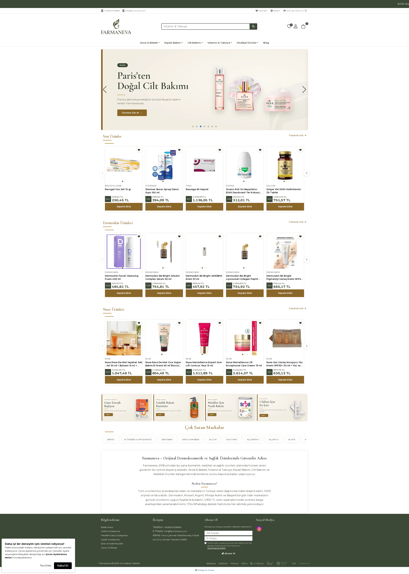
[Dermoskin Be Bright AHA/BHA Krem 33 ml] (204, 251)
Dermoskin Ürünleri (118, 223)
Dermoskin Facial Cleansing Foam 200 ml (122, 277)
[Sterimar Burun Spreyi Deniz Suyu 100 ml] (164, 165)
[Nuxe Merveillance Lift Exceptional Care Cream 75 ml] (245, 338)
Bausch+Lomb (113, 186)
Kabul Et (62, 565)
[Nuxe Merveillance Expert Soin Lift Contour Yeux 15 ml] (204, 338)
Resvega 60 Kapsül (197, 189)
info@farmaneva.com (135, 10)
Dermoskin (111, 272)
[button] (303, 26)
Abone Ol (229, 553)
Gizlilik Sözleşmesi (110, 531)
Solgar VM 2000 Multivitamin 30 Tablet (283, 191)
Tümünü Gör (296, 135)
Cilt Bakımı (194, 42)
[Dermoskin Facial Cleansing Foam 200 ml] (124, 251)
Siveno (230, 186)
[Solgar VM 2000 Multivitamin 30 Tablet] (285, 165)
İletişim (277, 10)
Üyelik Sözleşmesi (110, 539)
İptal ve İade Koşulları (112, 543)
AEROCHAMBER (190, 439)
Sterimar (151, 186)
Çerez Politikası (109, 547)
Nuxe (108, 359)
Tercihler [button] (46, 565)
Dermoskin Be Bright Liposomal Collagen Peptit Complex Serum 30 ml (242, 277)
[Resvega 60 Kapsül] (204, 165)
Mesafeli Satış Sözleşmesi (114, 535)
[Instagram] (306, 10)
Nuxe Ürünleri (113, 309)
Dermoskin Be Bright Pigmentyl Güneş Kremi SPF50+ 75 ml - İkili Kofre (285, 277)
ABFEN (110, 439)
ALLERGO (274, 439)
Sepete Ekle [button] (124, 206)
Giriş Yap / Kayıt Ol (295, 10)
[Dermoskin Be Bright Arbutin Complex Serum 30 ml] (164, 251)
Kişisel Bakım (172, 42)
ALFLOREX (231, 439)
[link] (397, 4)
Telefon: (158, 527)
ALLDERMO (253, 439)
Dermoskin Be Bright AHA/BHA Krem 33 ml (204, 277)
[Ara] (253, 26)
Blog (266, 42)
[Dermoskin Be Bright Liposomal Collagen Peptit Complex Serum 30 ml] (245, 251)
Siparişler (263, 10)
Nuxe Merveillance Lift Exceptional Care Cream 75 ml (244, 364)
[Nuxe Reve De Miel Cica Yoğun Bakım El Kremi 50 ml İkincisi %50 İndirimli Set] (164, 338)
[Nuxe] (204, 89)
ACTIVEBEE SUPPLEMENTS (138, 439)
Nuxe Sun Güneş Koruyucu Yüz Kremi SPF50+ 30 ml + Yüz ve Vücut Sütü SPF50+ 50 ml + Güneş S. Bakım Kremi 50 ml (284, 364)
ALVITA (291, 439)
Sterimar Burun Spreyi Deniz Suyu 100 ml (162, 191)
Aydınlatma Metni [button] (216, 548)
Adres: (157, 535)
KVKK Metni (107, 527)
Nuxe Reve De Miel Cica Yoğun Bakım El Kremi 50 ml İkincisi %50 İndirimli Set (163, 364)
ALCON (213, 439)
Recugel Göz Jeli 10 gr (118, 189)
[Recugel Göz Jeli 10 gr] (124, 165)
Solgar (271, 186)
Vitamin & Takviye (219, 42)
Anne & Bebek (149, 42)
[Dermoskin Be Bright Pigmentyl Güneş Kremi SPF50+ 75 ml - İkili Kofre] (285, 251)
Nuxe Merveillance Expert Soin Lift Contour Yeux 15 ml (204, 364)
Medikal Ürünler (247, 42)
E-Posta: (158, 531)
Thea (189, 186)
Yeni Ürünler (112, 136)
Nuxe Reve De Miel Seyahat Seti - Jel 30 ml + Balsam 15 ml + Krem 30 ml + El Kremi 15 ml (123, 364)
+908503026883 (112, 10)
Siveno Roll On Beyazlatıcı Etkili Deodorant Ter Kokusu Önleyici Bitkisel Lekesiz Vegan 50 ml (244, 191)
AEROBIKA (167, 439)
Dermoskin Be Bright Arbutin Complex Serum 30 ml (162, 277)
